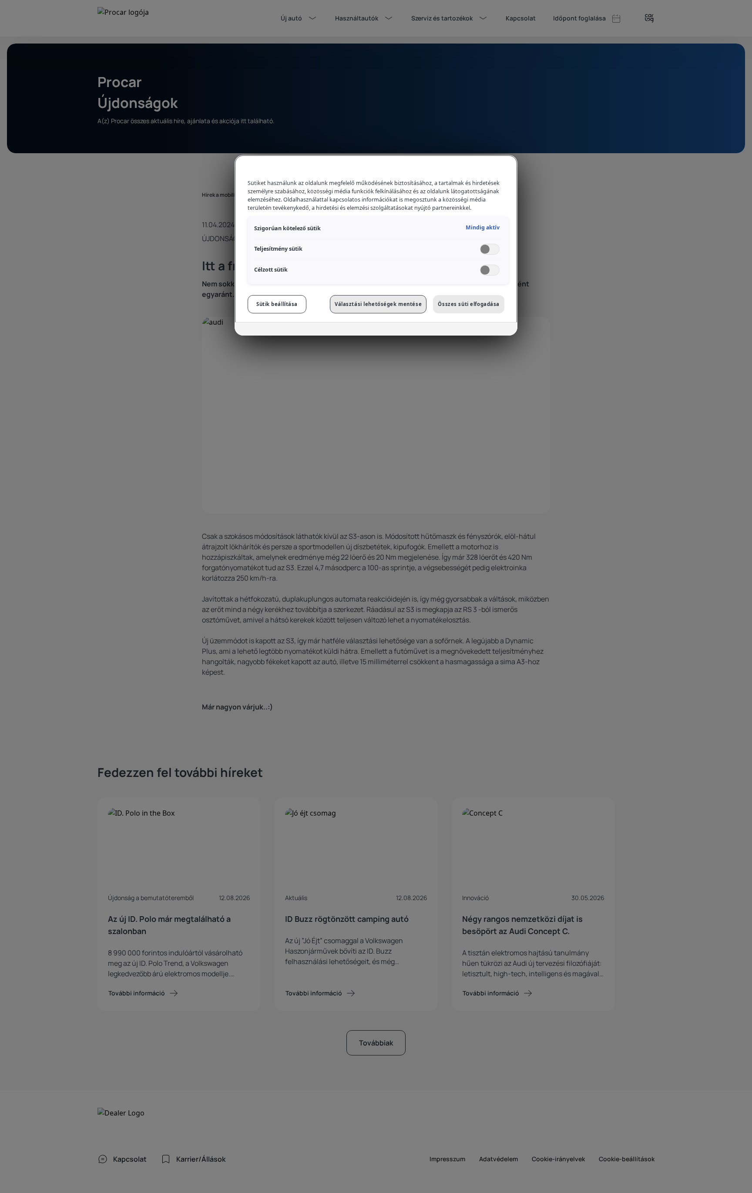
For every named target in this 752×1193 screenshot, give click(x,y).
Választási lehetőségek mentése (378, 304)
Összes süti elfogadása (469, 304)
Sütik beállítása (277, 304)
